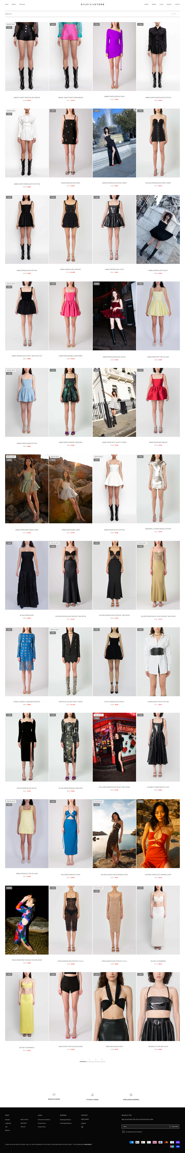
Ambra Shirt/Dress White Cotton (27, 184)
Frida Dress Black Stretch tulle (70, 961)
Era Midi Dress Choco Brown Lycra (114, 875)
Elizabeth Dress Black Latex (158, 787)
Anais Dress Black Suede (70, 183)
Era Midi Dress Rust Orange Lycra (158, 875)
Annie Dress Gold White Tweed (114, 442)
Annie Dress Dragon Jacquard (70, 442)
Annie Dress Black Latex (114, 269)
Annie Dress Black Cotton (27, 270)
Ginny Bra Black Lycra (114, 1046)
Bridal (14, 4)
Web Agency (88, 1144)
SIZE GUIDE (85, 1119)
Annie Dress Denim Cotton (27, 443)
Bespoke (22, 4)
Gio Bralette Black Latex (158, 1046)
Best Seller (24, 1123)
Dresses (7, 1119)
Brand (154, 4)
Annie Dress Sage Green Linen (26, 530)
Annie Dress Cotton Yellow (158, 357)
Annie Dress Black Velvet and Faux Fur (27, 356)
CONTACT (84, 1115)
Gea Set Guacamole (26, 1048)
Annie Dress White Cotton (114, 530)
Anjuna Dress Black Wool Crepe (158, 183)
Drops (146, 4)
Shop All (23, 1126)
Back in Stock (24, 1119)
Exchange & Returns (66, 1123)
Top (6, 1127)
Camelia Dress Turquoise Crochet (26, 702)
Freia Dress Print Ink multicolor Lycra (27, 960)
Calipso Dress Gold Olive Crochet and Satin (158, 616)
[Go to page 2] (102, 1059)
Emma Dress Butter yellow (27, 874)
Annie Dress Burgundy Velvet (114, 357)
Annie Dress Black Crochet (70, 269)
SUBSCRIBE (175, 1126)
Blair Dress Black (27, 615)
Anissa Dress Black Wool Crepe (114, 183)
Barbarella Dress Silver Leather (158, 529)
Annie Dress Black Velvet (158, 270)
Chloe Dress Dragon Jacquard (71, 788)
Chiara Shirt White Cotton (158, 702)
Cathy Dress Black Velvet (114, 702)
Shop (6, 4)
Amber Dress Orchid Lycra (114, 96)
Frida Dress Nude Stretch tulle (114, 961)
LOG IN (83, 1123)
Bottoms (7, 1130)
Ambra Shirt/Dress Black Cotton (158, 97)
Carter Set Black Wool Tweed (71, 702)
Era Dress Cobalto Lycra (70, 875)
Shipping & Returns (65, 1119)
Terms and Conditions (44, 1119)
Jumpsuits (8, 1123)
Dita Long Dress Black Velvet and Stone (114, 787)
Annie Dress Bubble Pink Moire (70, 356)
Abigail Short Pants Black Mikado (27, 97)
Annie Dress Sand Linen (71, 530)
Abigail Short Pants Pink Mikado (70, 97)
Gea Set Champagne (158, 961)
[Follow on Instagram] (82, 1127)
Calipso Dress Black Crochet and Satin (70, 616)
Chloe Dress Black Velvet (27, 788)
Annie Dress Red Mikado (158, 442)
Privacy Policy (42, 1123)
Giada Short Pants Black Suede (70, 1046)
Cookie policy (42, 1127)
